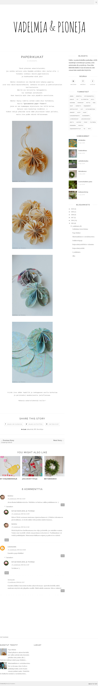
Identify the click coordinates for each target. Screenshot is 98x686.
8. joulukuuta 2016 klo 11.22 (16, 582)
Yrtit (89, 128)
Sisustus (80, 125)
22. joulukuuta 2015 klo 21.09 (20, 514)
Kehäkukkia (81, 140)
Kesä (94, 102)
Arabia (71, 96)
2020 (72, 209)
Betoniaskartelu (89, 96)
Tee (84, 128)
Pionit (85, 122)
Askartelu (30, 429)
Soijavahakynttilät (75, 128)
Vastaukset (9, 506)
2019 (72, 212)
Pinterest (83, 84)
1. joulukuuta (76, 252)
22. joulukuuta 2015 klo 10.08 (17, 550)
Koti (82, 109)
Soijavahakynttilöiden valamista (83, 244)
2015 (72, 223)
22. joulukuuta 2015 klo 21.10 (20, 565)
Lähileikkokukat (86, 119)
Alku (73, 256)
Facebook (92, 84)
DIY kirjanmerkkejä (8, 479)
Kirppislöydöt (74, 109)
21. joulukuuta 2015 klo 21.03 (16, 499)
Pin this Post (54, 424)
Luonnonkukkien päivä (85, 182)
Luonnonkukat (74, 119)
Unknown (12, 547)
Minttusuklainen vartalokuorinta (83, 237)
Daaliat (72, 99)
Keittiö (88, 102)
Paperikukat (76, 233)
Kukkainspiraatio (75, 115)
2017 (72, 217)
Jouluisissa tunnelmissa (80, 229)
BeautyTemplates (10, 683)
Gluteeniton (84, 99)
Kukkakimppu (86, 115)
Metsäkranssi (50, 479)
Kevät (71, 106)
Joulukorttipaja (30, 479)
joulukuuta (76, 226)
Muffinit (78, 122)
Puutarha (93, 122)
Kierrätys (40, 429)
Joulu (92, 99)
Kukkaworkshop (83, 192)
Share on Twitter (35, 424)
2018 (72, 215)
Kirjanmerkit (87, 106)
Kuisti (78, 112)
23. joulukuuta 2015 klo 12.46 (20, 527)
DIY (35, 429)
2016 (72, 220)
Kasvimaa (72, 102)
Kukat (85, 112)
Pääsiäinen (73, 125)
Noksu (10, 496)
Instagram (73, 84)
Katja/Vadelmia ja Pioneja (23, 511)
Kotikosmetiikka (90, 109)
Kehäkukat (81, 102)
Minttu (72, 122)
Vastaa (62, 504)
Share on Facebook (14, 424)
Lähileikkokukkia (83, 161)
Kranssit (72, 112)
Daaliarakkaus (82, 150)
